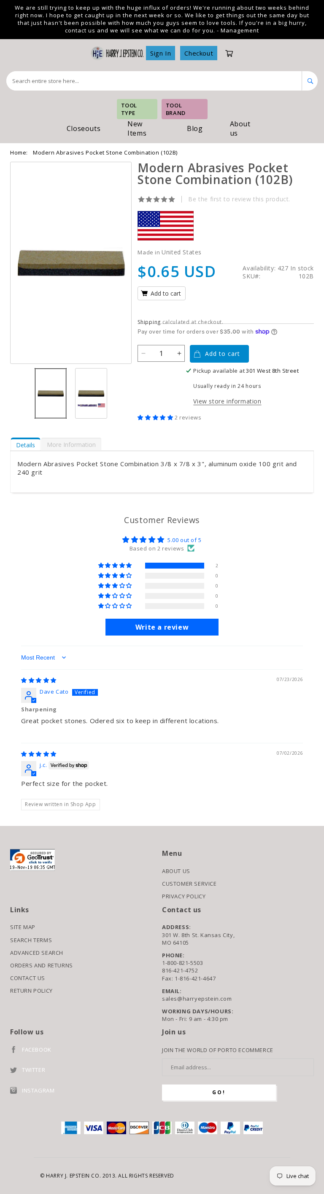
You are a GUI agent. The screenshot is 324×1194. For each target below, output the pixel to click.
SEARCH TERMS (31, 940)
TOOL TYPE (129, 109)
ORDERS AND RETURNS (41, 965)
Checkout (198, 53)
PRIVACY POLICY (183, 896)
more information (71, 445)
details (25, 445)
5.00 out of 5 (184, 540)
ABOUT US (176, 871)
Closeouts (83, 128)
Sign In (160, 53)
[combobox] (154, 81)
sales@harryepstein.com (197, 998)
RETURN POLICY (31, 990)
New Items (136, 128)
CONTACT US (27, 978)
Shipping (149, 322)
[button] (156, 417)
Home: (19, 152)
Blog (194, 128)
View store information (227, 401)
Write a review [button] (162, 627)
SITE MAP (22, 927)
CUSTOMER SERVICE (189, 883)
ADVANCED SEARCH (36, 952)
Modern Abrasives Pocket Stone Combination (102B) (105, 152)
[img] (39, 680)
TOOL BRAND (176, 109)
